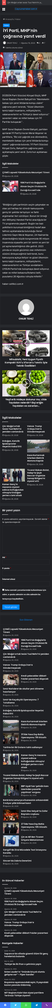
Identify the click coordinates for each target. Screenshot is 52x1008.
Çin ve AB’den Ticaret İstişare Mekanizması (32, 838)
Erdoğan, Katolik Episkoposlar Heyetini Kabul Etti (12, 444)
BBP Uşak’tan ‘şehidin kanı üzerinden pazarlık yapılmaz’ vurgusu (35, 789)
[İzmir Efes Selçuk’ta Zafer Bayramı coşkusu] (11, 815)
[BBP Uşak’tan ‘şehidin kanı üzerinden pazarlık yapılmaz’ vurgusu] (11, 790)
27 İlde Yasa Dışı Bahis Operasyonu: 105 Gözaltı (34, 825)
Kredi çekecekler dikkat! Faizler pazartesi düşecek (34, 677)
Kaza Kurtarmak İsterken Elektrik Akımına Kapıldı (35, 458)
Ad (4, 557)
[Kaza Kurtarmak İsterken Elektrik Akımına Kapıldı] (38, 446)
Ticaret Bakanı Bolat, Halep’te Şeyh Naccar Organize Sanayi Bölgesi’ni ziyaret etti (38, 476)
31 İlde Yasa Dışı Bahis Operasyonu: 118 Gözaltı (33, 736)
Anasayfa (9, 19)
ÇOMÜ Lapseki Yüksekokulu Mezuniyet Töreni (26, 172)
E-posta (6, 568)
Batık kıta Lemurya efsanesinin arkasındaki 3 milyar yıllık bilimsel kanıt (25, 802)
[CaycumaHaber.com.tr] (26, 8)
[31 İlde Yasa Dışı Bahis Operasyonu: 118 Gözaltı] (11, 738)
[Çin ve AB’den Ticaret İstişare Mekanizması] (11, 840)
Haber (18, 19)
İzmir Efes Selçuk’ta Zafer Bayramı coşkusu (34, 813)
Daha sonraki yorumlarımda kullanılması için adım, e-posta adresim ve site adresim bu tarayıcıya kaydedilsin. (24, 594)
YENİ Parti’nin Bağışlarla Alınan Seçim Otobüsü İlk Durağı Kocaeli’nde (33, 186)
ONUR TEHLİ (12, 43)
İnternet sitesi (8, 579)
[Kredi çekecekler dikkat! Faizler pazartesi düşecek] (11, 679)
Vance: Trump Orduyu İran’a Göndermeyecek (36, 429)
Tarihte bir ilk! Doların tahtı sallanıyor (22, 747)
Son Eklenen (26, 619)
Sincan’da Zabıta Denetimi (17, 860)
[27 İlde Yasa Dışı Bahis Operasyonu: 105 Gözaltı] (11, 827)
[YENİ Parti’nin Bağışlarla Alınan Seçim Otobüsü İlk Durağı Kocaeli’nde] (10, 186)
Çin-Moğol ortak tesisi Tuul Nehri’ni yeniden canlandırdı (12, 429)
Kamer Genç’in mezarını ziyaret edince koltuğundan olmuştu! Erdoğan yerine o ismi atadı (13, 490)
